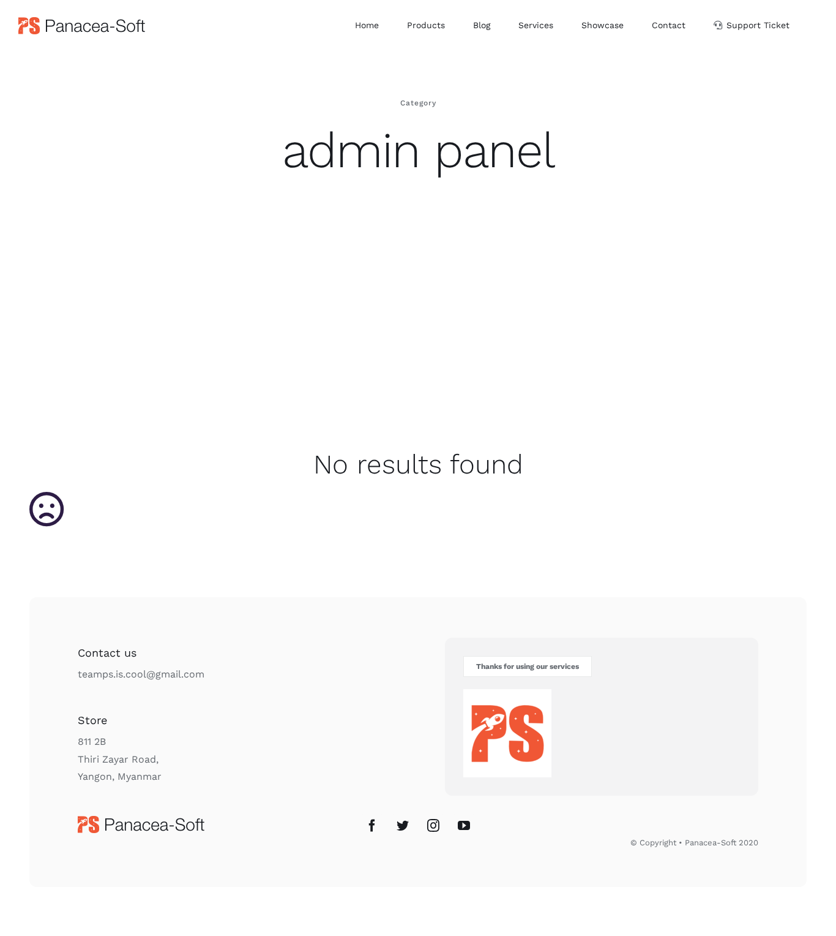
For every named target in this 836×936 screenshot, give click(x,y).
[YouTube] (464, 825)
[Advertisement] (418, 337)
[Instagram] (433, 825)
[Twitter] (402, 825)
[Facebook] (372, 825)
